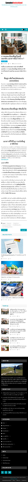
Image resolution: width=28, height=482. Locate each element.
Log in (4, 455)
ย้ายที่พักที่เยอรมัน (17, 225)
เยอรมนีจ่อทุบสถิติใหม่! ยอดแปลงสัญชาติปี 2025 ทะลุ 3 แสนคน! (18, 346)
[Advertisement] (14, 19)
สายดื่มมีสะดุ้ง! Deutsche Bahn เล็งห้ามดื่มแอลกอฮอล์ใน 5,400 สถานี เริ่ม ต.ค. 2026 (18, 331)
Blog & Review (6, 425)
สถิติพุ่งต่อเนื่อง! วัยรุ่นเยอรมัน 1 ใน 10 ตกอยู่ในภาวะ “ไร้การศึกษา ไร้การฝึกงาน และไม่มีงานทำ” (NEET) (18, 312)
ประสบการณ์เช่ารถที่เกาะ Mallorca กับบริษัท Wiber (12, 297)
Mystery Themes (14, 478)
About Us (18, 480)
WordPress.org (6, 463)
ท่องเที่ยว (5, 438)
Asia (4, 423)
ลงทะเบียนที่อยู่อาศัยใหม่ (7, 226)
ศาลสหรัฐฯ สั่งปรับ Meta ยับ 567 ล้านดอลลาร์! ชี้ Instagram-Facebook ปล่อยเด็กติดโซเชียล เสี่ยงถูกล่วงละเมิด (18, 322)
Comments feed (6, 460)
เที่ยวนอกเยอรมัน (6, 446)
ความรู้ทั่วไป (4, 61)
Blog (14, 480)
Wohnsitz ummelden (6, 225)
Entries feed (5, 457)
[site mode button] (23, 29)
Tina (10, 63)
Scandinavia (5, 430)
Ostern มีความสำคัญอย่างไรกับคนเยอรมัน (10, 277)
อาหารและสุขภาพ (7, 441)
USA (4, 433)
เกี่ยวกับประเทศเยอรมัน (8, 444)
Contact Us (24, 480)
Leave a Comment (17, 63)
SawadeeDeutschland (6, 480)
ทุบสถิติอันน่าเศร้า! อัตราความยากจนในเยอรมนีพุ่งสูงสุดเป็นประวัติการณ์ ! (17, 339)
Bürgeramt (9, 223)
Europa (4, 428)
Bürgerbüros (16, 223)
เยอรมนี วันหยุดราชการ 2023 (24, 230)
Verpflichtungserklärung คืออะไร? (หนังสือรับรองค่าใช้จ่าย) (13, 255)
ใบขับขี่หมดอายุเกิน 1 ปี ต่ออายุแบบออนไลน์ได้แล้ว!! (5, 230)
